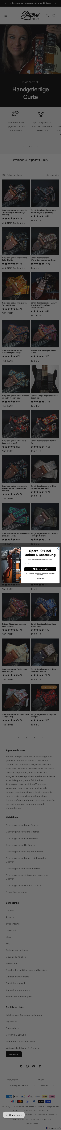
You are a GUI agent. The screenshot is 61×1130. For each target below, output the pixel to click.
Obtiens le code (40, 569)
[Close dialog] (57, 548)
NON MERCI (40, 578)
